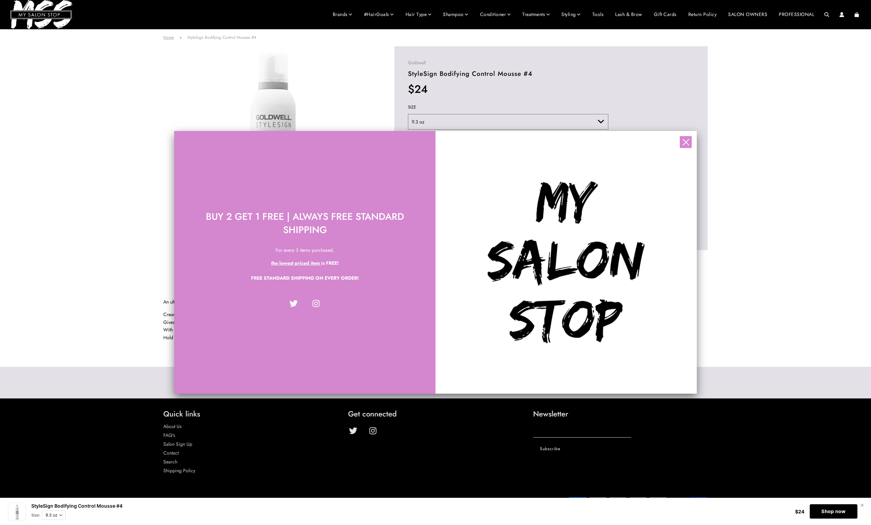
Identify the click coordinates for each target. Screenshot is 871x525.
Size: (35, 515)
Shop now (833, 511)
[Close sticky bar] (862, 505)
